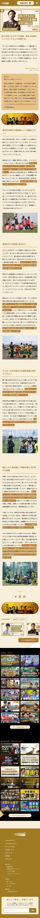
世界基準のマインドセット (13, 869)
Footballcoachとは (10, 840)
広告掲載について (9, 849)
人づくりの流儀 (11, 871)
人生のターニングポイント (13, 873)
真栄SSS (5, 250)
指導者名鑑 (9, 866)
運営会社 (7, 889)
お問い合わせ (8, 859)
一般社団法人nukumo (12, 891)
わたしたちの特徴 (9, 846)
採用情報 (7, 856)
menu (37, 3)
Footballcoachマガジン (11, 843)
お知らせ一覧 (8, 852)
